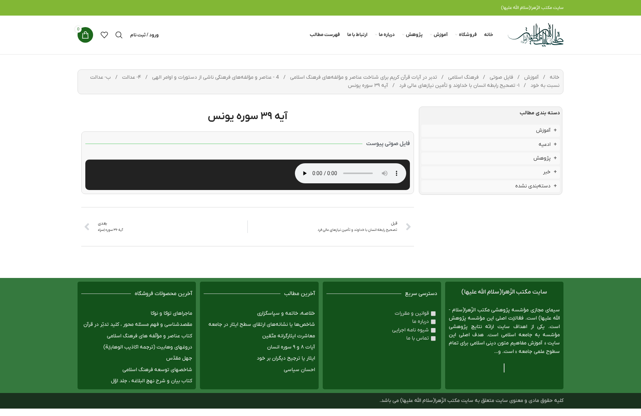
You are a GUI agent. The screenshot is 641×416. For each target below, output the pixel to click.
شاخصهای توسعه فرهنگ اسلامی (157, 369)
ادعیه (544, 144)
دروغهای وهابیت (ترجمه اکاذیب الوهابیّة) (147, 347)
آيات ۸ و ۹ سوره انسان (291, 347)
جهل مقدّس (179, 358)
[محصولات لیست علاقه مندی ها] (104, 34)
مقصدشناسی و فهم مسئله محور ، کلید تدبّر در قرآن (137, 324)
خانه (553, 77)
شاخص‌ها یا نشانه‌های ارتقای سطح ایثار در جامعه (261, 324)
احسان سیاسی (299, 369)
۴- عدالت (131, 77)
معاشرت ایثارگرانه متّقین (288, 336)
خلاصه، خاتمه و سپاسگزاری (286, 313)
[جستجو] (119, 34)
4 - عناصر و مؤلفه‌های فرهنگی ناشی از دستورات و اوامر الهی (215, 77)
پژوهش (541, 158)
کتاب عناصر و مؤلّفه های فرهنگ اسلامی (149, 336)
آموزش (531, 77)
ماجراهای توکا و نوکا (171, 313)
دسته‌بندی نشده (532, 186)
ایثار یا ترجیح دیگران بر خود (286, 358)
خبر (546, 172)
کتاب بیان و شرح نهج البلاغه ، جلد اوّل (151, 380)
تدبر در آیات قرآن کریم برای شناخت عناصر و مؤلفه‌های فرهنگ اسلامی (363, 77)
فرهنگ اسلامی (463, 77)
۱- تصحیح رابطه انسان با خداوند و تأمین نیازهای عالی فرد (458, 85)
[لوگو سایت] (535, 34)
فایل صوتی (500, 77)
